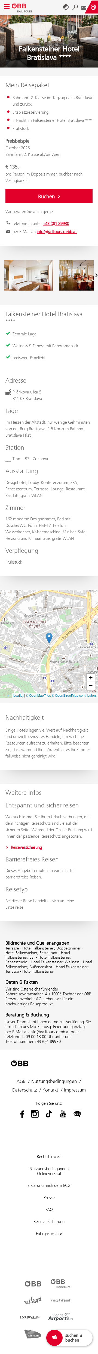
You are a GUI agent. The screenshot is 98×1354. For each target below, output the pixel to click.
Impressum (75, 1090)
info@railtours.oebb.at (57, 231)
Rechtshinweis (49, 1156)
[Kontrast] (66, 7)
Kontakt (50, 1090)
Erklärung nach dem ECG (49, 1185)
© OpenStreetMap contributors (74, 695)
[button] (49, 638)
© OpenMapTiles (38, 695)
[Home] (22, 7)
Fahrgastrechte (49, 1233)
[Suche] (75, 7)
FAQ (49, 1209)
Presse (49, 1197)
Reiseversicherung (26, 847)
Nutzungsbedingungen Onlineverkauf (49, 1171)
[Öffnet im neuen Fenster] (20, 1113)
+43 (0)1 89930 (56, 223)
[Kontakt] (83, 7)
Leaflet (18, 695)
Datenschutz (24, 1090)
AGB (21, 1081)
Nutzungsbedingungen (54, 1081)
